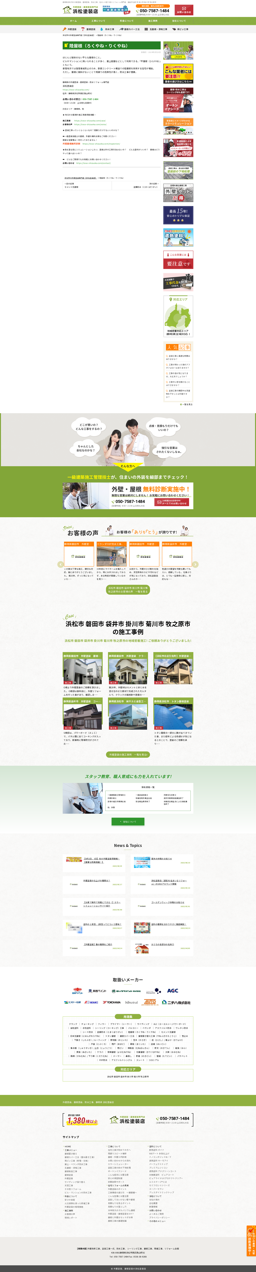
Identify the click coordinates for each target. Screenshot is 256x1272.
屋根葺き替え (71, 1154)
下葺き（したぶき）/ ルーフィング (90, 1040)
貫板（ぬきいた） (84, 1052)
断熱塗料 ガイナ (156, 1150)
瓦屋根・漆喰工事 (158, 29)
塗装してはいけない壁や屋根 (121, 1200)
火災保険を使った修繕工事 (77, 1203)
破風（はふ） (181, 1048)
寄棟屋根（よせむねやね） (119, 1052)
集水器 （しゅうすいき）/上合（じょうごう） (92, 1048)
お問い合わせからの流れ (119, 1161)
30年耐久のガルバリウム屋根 (121, 1210)
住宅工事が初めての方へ (119, 1150)
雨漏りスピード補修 (117, 1153)
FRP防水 (103, 1060)
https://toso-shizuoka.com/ (76, 89)
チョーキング (87, 1024)
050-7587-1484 (154, 11)
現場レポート (71, 1218)
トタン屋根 (110, 1036)
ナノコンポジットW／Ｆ (160, 1157)
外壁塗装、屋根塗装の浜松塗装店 (130, 1268)
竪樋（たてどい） (165, 1056)
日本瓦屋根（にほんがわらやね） (85, 1036)
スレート (140, 1060)
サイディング (143, 1024)
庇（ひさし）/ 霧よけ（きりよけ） (168, 1040)
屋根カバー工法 (132, 29)
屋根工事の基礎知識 (117, 1221)
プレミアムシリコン (158, 1168)
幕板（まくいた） (138, 1044)
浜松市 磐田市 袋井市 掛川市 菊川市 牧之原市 (128, 1076)
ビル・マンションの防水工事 (78, 1192)
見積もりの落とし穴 (117, 1207)
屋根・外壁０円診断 (117, 1157)
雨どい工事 (182, 29)
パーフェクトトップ (158, 1164)
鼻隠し (129, 1056)
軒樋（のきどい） (144, 1056)
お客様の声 (70, 1214)
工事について (114, 1146)
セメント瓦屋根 (168, 1032)
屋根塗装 (91, 29)
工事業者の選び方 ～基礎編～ (122, 1192)
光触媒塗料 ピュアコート (161, 1175)
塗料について (155, 1146)
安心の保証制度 (115, 1178)
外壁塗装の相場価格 (74, 1207)
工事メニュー (71, 1150)
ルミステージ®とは (158, 1182)
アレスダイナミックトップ (161, 1192)
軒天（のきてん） (163, 1048)
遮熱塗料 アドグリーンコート (162, 1171)
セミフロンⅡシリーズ (159, 1185)
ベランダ (147, 1028)
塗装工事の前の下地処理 (119, 1168)
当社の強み (154, 1200)
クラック (73, 1024)
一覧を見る (187, 404)
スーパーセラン (156, 1189)
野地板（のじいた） (119, 1040)
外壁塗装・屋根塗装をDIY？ (121, 1214)
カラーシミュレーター (118, 1164)
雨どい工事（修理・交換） (77, 1161)
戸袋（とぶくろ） (99, 1044)
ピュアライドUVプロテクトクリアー (166, 1178)
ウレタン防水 (182, 1028)
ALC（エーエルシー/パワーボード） (170, 1024)
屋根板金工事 (71, 1171)
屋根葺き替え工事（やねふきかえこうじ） (158, 1036)
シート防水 (88, 1032)
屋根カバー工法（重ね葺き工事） (80, 1157)
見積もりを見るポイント (119, 1203)
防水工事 (109, 29)
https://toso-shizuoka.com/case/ (90, 120)
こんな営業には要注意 (118, 1196)
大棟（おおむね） (173, 1052)
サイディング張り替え (75, 1182)
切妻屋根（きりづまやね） (148, 1052)
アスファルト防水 (163, 1028)
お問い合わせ (155, 1210)
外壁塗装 (72, 29)
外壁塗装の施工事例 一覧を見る (128, 754)
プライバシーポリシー (159, 1217)
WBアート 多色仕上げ (159, 1153)
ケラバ (100, 1052)
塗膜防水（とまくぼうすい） (110, 1032)
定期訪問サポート (116, 1182)
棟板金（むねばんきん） (139, 1048)
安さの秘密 (70, 1200)
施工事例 (69, 1211)
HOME (68, 1146)
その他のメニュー (157, 1221)
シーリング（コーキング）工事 (109, 1028)
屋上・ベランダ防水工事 (76, 1164)
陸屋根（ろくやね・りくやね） (142, 1032)
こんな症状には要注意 (118, 1175)
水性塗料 (87, 1028)
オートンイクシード (117, 1171)
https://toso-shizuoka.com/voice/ (90, 124)
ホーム (73, 20)
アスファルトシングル (121, 1060)
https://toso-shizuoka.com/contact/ (93, 163)
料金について (71, 1196)
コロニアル (154, 1060)
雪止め (185, 1036)
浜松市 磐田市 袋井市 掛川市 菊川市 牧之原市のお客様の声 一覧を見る (128, 589)
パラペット (182, 1056)
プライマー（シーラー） (121, 1024)
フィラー (102, 1024)
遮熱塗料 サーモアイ (158, 1161)
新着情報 (153, 1207)
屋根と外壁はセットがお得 (120, 1217)
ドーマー (117, 1056)
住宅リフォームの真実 (118, 1185)
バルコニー (133, 1028)
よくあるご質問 (156, 1214)
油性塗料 (74, 1028)
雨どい (120, 1048)
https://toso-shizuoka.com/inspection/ (101, 143)
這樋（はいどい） (159, 1044)
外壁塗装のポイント (117, 1189)
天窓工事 (69, 1185)
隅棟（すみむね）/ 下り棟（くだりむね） (90, 1056)
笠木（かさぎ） (140, 1040)
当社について (129, 821)
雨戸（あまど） (119, 1044)
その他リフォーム (73, 1189)
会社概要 (153, 1203)
